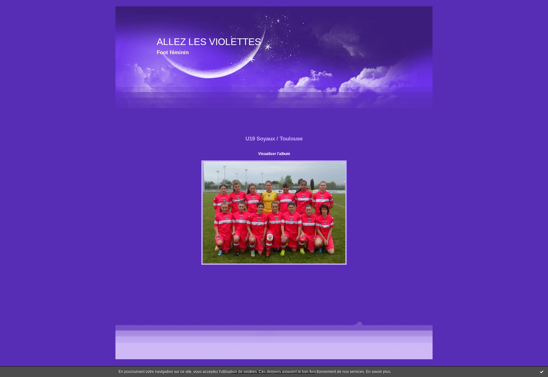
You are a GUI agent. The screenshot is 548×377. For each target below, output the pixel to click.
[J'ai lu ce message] (541, 371)
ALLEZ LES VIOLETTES (209, 41)
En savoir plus (378, 371)
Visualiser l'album (274, 154)
